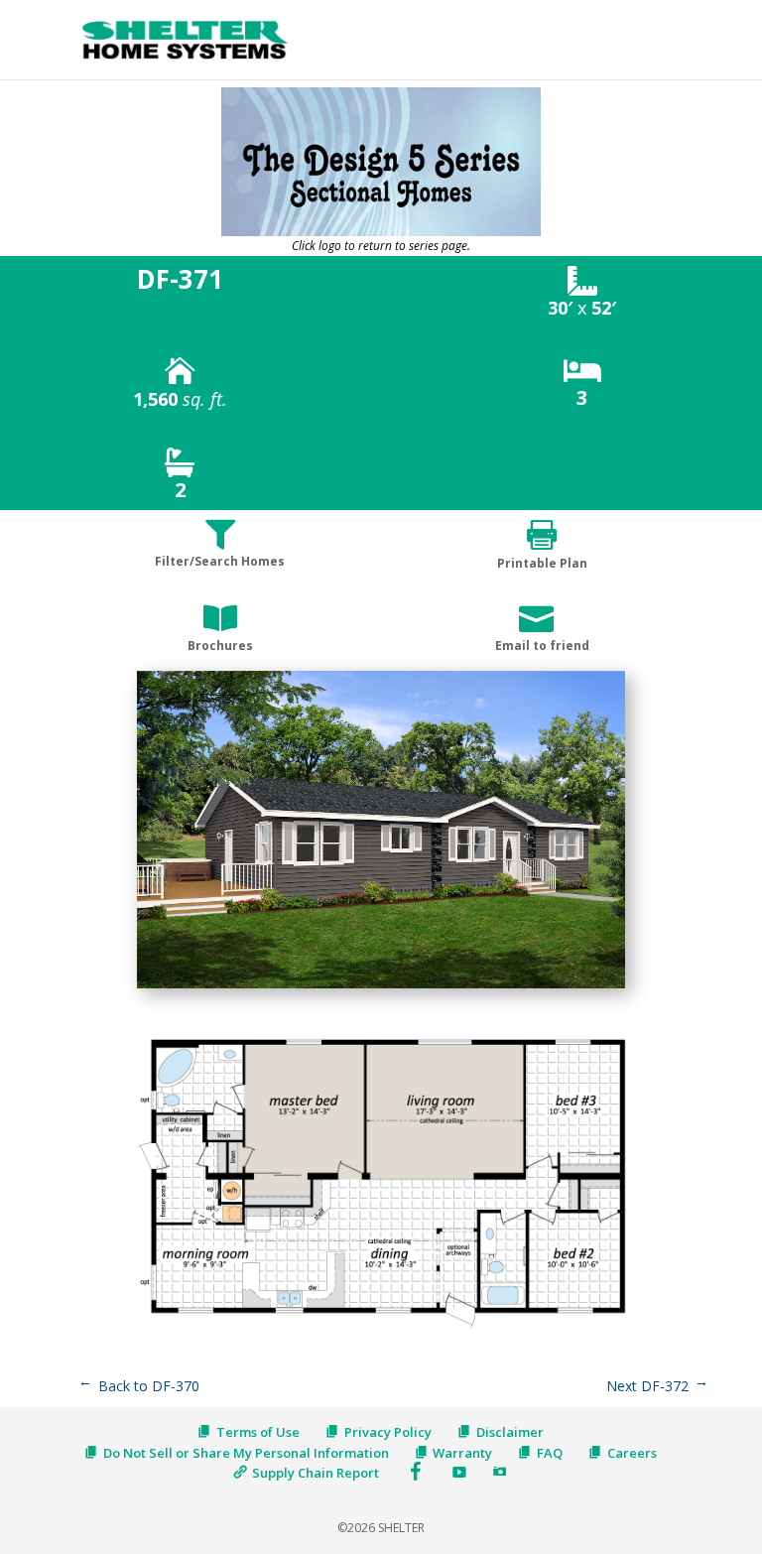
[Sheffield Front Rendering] (381, 987)
